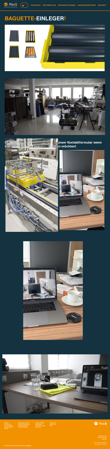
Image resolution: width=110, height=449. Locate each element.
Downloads (38, 427)
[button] (55, 229)
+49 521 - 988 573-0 (101, 442)
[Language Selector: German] (24, 5)
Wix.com (29, 445)
